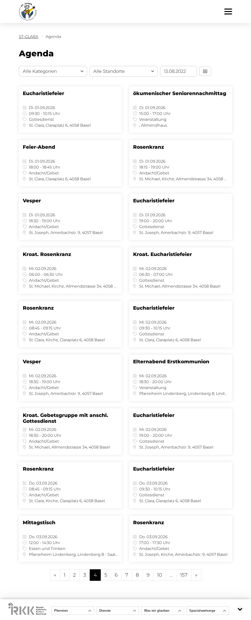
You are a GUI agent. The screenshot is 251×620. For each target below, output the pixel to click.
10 (159, 575)
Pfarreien (61, 610)
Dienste (105, 610)
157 (184, 575)
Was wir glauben (156, 610)
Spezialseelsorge (202, 610)
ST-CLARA (28, 36)
